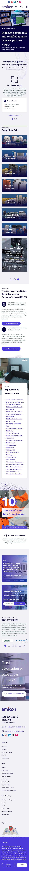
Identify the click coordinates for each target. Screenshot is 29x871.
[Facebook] (9, 2)
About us (4, 755)
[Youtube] (12, 2)
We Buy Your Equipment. (8, 800)
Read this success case (11, 323)
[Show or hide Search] (21, 7)
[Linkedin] (15, 2)
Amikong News (6, 808)
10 (26, 527)
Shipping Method (6, 776)
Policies (4, 767)
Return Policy (5, 779)
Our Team (4, 746)
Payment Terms (6, 784)
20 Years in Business (7, 752)
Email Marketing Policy (8, 787)
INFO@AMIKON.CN (19, 727)
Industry (4, 802)
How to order (5, 770)
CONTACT (19, 603)
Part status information (7, 773)
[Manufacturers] (27, 6)
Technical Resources (7, 811)
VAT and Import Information (9, 790)
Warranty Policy (6, 782)
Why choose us (5, 814)
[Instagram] (20, 2)
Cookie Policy (5, 758)
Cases (3, 805)
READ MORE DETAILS (13, 576)
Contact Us (4, 749)
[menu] (16, 6)
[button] (12, 119)
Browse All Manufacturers (14, 270)
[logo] (9, 710)
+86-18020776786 (18, 731)
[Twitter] (17, 2)
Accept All (22, 865)
